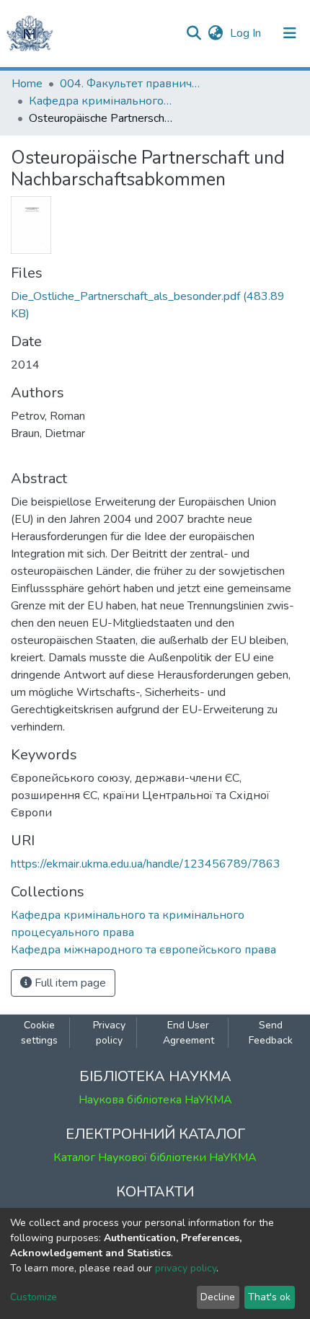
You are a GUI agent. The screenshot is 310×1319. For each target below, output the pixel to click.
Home (27, 84)
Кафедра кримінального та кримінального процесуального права (101, 101)
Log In (247, 33)
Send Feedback (271, 1032)
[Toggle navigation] (290, 33)
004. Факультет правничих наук (132, 84)
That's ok (269, 1297)
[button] (215, 33)
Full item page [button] (69, 983)
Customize (33, 1297)
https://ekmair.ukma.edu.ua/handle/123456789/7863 (145, 864)
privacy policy (185, 1268)
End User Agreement (188, 1032)
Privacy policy (109, 1032)
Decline (217, 1297)
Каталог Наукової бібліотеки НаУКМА (155, 1157)
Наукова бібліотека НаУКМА (155, 1100)
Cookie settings (39, 1032)
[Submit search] (193, 33)
